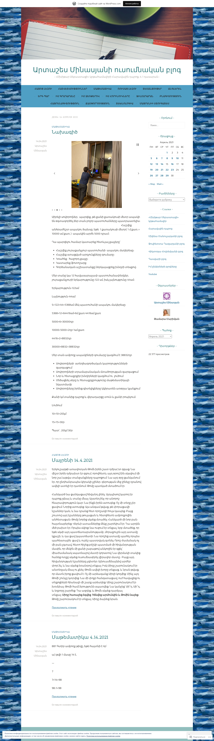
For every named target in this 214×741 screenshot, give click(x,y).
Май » (160, 183)
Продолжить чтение (64, 607)
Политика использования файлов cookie (103, 736)
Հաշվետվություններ (72, 88)
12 (151, 164)
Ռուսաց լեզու (127, 88)
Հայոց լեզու (43, 88)
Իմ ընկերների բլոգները (162, 266)
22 (167, 169)
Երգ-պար (43, 96)
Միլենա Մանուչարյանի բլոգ (165, 236)
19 (151, 169)
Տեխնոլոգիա (124, 103)
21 (162, 169)
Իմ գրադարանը (65, 96)
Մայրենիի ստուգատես (154, 103)
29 (167, 175)
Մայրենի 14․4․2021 (72, 460)
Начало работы (132, 3)
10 (177, 158)
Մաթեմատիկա (103, 88)
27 (156, 175)
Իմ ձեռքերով (91, 96)
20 (156, 169)
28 (161, 175)
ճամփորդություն (98, 103)
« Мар (151, 183)
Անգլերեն (175, 88)
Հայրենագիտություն (65, 103)
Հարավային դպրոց (160, 228)
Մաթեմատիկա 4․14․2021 (80, 637)
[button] (54, 173)
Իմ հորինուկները (118, 96)
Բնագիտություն (171, 96)
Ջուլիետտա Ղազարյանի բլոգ (166, 243)
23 (172, 169)
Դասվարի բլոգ (157, 259)
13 (157, 164)
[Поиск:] (166, 125)
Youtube (152, 274)
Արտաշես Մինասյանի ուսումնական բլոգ (107, 69)
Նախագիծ (65, 132)
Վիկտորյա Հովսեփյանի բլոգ (165, 251)
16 (172, 164)
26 (151, 175)
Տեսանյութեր (152, 88)
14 (162, 164)
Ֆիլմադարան (144, 96)
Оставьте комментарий (65, 438)
